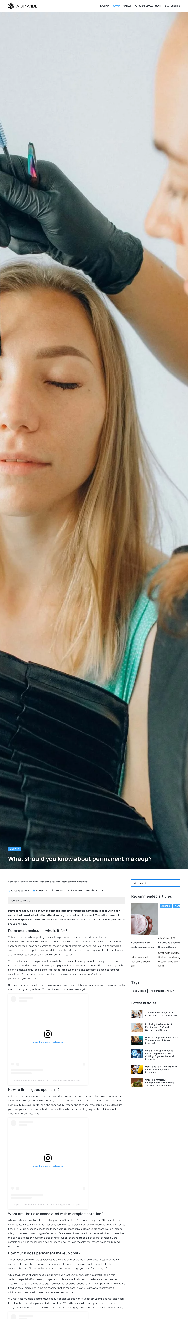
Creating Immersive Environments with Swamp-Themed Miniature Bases (160, 1082)
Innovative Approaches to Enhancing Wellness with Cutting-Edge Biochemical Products (159, 1055)
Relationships (172, 5)
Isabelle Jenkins (20, 890)
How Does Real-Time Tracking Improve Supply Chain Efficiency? (161, 1069)
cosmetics (139, 991)
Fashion (104, 5)
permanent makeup (162, 991)
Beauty (116, 5)
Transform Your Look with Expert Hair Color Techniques (161, 1014)
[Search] (134, 883)
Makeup (14, 849)
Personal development (147, 5)
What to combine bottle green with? (152, 942)
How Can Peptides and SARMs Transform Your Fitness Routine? (161, 1040)
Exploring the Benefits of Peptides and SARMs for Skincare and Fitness (158, 1027)
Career (127, 5)
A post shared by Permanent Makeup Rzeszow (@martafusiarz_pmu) (47, 1080)
